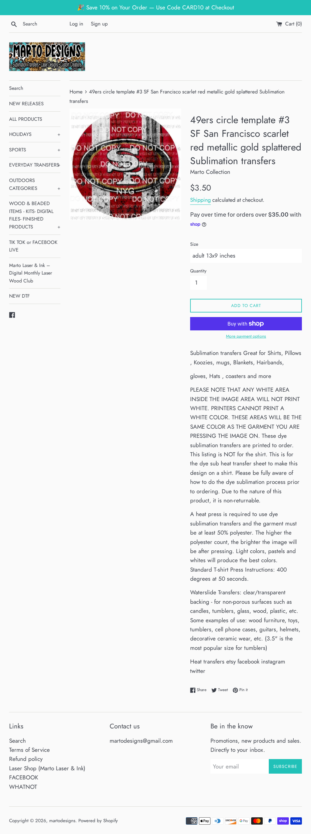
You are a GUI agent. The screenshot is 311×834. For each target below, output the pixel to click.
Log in (76, 23)
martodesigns (62, 820)
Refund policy (26, 759)
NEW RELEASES (26, 103)
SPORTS (34, 149)
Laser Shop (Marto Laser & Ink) (47, 768)
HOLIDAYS (34, 134)
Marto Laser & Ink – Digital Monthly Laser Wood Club (30, 273)
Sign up (99, 23)
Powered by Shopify (98, 820)
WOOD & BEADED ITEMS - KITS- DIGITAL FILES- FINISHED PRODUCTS (34, 215)
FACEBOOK (23, 777)
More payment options (246, 336)
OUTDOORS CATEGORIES (34, 184)
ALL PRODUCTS (25, 119)
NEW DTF (19, 295)
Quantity (198, 271)
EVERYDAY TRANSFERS (34, 164)
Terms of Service (29, 750)
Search (16, 88)
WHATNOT (23, 787)
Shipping (200, 200)
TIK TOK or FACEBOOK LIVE (33, 246)
